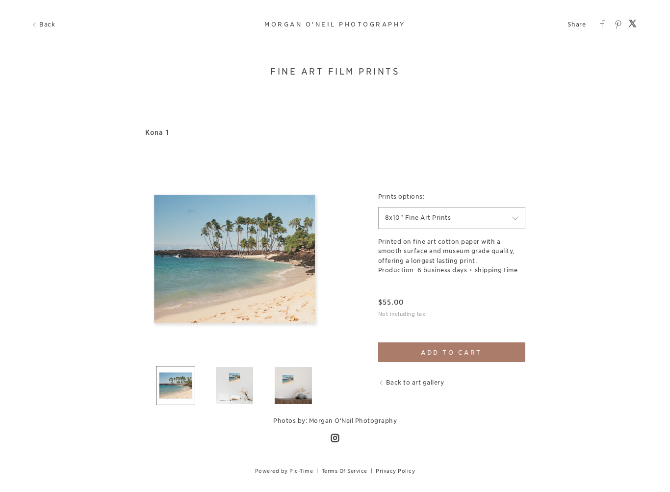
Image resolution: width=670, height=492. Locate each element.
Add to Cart (451, 352)
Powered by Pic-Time (284, 470)
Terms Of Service (344, 470)
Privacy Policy (395, 470)
